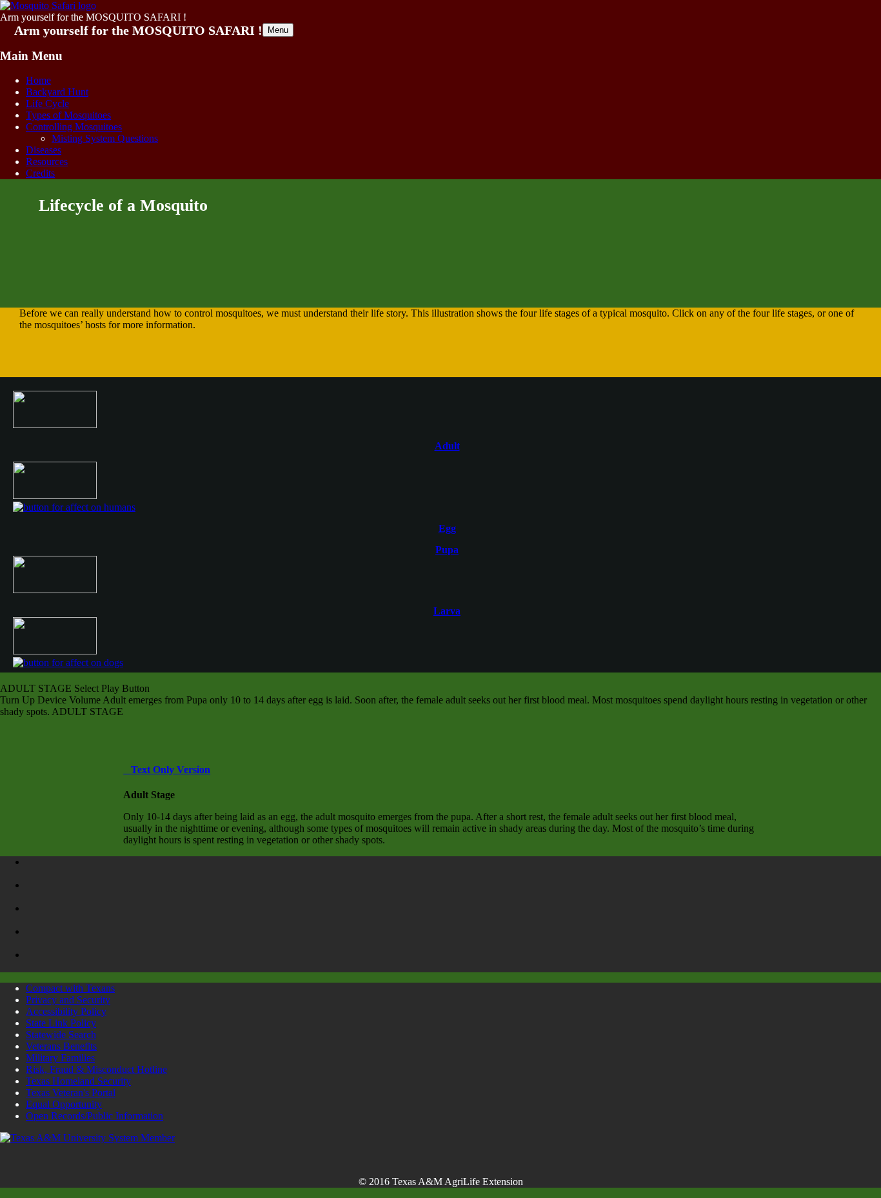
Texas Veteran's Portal (70, 1092)
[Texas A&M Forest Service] (72, 867)
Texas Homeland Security (78, 1080)
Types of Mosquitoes (68, 115)
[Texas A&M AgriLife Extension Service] (72, 914)
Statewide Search (61, 1034)
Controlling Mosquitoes (74, 126)
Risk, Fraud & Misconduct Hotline (96, 1069)
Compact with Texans (70, 988)
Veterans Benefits (61, 1046)
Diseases (43, 149)
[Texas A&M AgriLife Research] (72, 937)
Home (38, 80)
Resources (47, 161)
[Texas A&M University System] (87, 1137)
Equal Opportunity (64, 1104)
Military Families (60, 1057)
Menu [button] (278, 30)
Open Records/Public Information (94, 1115)
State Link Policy (61, 1022)
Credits (40, 173)
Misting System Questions (105, 138)
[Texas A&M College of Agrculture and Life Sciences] (72, 960)
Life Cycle (47, 103)
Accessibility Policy (66, 1011)
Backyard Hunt (57, 91)
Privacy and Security (68, 999)
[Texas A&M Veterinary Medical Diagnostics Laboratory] (72, 891)
